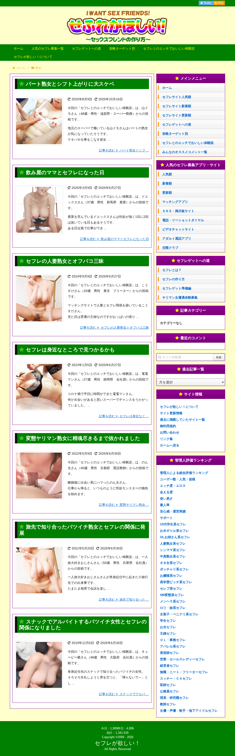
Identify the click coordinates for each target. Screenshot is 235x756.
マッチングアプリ (175, 201)
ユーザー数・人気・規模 (177, 479)
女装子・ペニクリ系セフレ (179, 614)
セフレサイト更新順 (176, 115)
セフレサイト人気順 (176, 96)
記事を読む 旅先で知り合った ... (124, 599)
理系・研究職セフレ (174, 698)
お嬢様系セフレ (171, 575)
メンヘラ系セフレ (173, 601)
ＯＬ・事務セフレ (173, 640)
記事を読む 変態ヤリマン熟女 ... (124, 505)
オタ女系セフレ (171, 563)
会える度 (166, 492)
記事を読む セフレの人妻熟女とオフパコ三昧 (114, 327)
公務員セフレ (169, 691)
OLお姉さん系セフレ (175, 537)
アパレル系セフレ (173, 646)
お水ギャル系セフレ (174, 530)
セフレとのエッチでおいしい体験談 (169, 48)
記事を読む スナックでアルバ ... (124, 694)
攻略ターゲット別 (122, 48)
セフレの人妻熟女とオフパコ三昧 (65, 261)
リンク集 (166, 439)
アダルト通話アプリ (176, 238)
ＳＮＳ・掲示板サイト (178, 211)
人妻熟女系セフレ (173, 543)
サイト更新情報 (171, 413)
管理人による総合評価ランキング (184, 473)
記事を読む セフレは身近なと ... (124, 416)
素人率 (165, 505)
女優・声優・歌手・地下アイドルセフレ (189, 710)
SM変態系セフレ (172, 595)
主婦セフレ (168, 633)
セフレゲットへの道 (86, 48)
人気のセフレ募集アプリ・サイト (193, 165)
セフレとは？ (172, 270)
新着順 (167, 183)
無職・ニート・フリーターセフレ (184, 672)
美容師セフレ (169, 653)
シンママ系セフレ (173, 550)
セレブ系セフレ (171, 588)
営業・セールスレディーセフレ (182, 659)
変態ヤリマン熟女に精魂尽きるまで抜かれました (83, 438)
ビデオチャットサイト (178, 229)
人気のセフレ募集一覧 (48, 48)
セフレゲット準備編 (176, 288)
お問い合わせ (169, 432)
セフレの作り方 (173, 279)
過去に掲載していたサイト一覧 (182, 419)
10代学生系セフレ (173, 524)
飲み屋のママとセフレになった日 (65, 172)
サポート (166, 518)
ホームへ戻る (169, 445)
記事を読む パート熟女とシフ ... (124, 150)
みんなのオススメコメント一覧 (184, 152)
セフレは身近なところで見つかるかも (70, 350)
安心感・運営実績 (173, 511)
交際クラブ (170, 247)
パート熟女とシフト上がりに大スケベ (70, 84)
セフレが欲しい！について (33, 57)
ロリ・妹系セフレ (173, 608)
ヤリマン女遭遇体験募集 (180, 297)
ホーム (18, 48)
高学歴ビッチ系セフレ (176, 582)
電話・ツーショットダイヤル (183, 220)
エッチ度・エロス (173, 485)
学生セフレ (168, 620)
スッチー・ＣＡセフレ (176, 678)
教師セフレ (168, 704)
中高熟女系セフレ (173, 556)
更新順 (167, 192)
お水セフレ (168, 627)
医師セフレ (168, 685)
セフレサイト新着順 (176, 106)
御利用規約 (168, 426)
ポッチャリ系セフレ (174, 569)
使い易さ (166, 498)
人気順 (167, 174)
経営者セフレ (169, 665)
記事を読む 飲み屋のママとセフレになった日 (114, 239)
